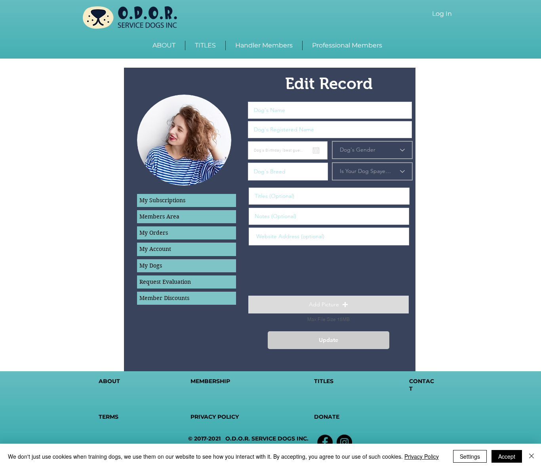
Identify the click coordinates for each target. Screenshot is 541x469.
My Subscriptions (162, 200)
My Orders (153, 232)
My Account (155, 249)
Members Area (159, 216)
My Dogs (150, 265)
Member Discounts (164, 298)
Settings (470, 456)
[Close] (531, 456)
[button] (328, 304)
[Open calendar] (316, 150)
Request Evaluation (165, 281)
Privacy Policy (421, 456)
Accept (506, 456)
